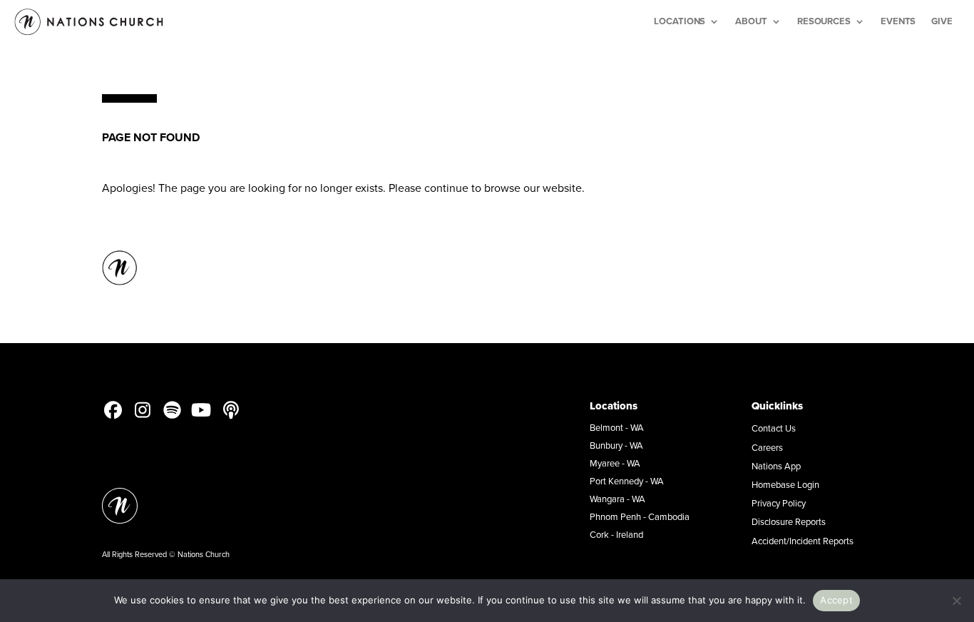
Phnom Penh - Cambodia (640, 516)
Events (898, 21)
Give (942, 21)
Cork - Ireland (616, 534)
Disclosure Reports (789, 521)
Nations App (776, 465)
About (751, 21)
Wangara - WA (617, 498)
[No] (956, 600)
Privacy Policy (779, 502)
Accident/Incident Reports (802, 540)
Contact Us (774, 428)
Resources (824, 21)
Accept (836, 600)
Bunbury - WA (616, 445)
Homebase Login (785, 484)
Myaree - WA (615, 463)
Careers (767, 447)
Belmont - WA (617, 427)
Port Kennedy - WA (627, 480)
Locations (679, 21)
